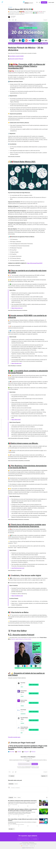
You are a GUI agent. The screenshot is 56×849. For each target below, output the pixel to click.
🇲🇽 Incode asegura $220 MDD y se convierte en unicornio (27, 316)
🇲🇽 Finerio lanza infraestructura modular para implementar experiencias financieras (27, 525)
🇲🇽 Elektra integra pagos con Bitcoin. (23, 443)
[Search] (37, 2)
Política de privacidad (35, 767)
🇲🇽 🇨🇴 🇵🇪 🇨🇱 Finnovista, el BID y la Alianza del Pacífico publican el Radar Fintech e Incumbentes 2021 (26, 66)
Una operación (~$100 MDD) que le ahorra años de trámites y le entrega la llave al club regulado (22, 823)
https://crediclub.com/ (17, 595)
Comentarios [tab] (11, 783)
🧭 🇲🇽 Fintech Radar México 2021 (22, 162)
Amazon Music (27, 639)
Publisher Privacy (31, 842)
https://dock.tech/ (16, 419)
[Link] (6, 49)
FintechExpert (14, 804)
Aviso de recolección (33, 843)
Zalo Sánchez (13, 16)
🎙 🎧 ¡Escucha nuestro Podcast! (21, 635)
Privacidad (24, 843)
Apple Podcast (19, 639)
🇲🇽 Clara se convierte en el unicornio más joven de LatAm (27, 271)
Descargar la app (32, 845)
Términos (28, 843)
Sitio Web (11, 751)
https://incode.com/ (16, 363)
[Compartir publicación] (39, 2)
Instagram (26, 751)
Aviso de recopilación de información (24, 767)
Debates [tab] (19, 797)
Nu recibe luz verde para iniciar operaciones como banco (22, 800)
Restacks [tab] (16, 783)
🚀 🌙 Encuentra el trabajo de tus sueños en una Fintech (26, 674)
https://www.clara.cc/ (16, 308)
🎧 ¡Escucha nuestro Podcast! (15, 58)
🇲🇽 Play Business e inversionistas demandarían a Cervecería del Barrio (27, 467)
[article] (28, 803)
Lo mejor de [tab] (11, 797)
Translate (10, 7)
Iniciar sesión (51, 2)
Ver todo (11, 829)
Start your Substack (25, 845)
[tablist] (13, 784)
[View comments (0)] (13, 20)
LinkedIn (19, 751)
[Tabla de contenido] (1, 424)
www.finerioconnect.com (17, 568)
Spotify (13, 639)
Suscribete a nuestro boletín (16, 56)
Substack (23, 847)
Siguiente (44, 775)
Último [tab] (15, 797)
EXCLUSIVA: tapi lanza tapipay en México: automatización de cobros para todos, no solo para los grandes (22, 810)
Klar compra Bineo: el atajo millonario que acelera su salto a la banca (23, 819)
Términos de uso (28, 766)
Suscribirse (44, 2)
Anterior (12, 775)
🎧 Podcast (32, 751)
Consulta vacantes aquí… (14, 737)
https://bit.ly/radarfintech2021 (34, 263)
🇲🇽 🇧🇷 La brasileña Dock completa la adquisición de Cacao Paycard (28, 372)
